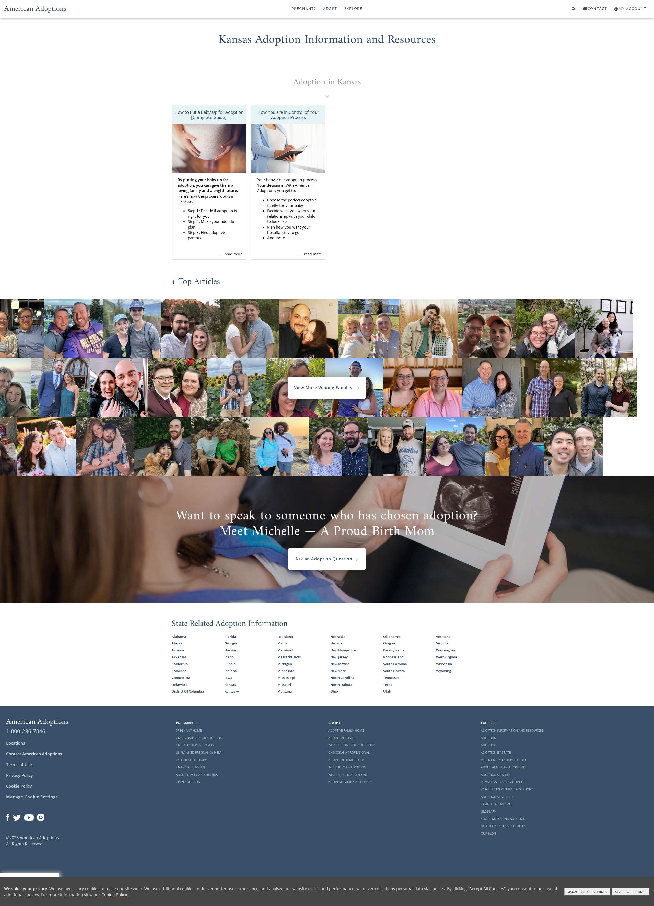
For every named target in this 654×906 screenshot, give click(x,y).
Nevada (336, 643)
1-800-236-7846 (25, 731)
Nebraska (338, 636)
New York (338, 671)
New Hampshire (343, 650)
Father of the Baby (191, 760)
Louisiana (285, 636)
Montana (284, 691)
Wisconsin (444, 664)
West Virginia (446, 657)
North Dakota (341, 684)
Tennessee (391, 677)
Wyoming (443, 671)
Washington (445, 650)
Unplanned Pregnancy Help (198, 752)
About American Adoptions (503, 767)
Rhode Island (393, 657)
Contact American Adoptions (34, 754)
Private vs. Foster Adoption (503, 782)
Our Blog (488, 833)
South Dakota (394, 671)
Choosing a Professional (349, 752)
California (180, 664)
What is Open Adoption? (347, 775)
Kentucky (232, 691)
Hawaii (230, 650)
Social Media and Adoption (503, 819)
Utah (387, 691)
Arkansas (179, 657)
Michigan (284, 664)
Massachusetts (289, 657)
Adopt (330, 8)
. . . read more (230, 254)
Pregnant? (303, 8)
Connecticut (181, 677)
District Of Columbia (188, 691)
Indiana (231, 671)
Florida (230, 636)
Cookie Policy (19, 786)
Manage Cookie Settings (32, 797)
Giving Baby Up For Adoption (199, 738)
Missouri (284, 684)
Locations (15, 743)
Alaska (177, 643)
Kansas (230, 684)
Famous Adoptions (496, 804)
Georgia (231, 643)
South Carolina (395, 664)
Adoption (488, 738)
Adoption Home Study (346, 760)
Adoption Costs (341, 738)
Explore (353, 8)
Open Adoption (188, 782)
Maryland (285, 650)
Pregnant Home (189, 730)
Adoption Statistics (497, 797)
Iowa (228, 677)
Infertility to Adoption (347, 767)
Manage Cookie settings (587, 892)
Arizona (178, 650)
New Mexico (339, 664)
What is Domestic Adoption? (351, 745)
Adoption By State (496, 752)
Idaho (229, 657)
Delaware (179, 684)
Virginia (442, 643)
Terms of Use (19, 764)
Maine (282, 643)
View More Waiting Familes (324, 387)
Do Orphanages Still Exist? (503, 826)
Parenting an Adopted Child (504, 760)
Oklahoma (391, 636)
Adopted (488, 745)
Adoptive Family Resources (350, 782)
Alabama (179, 636)
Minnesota (285, 671)
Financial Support (190, 767)
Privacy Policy (19, 775)
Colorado (179, 671)
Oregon (389, 643)
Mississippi (286, 677)
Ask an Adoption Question (323, 559)
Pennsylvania (393, 650)
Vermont (443, 636)
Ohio (334, 691)
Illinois (230, 664)
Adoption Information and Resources (512, 730)
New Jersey (339, 657)
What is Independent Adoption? (507, 789)
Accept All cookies (631, 892)
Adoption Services (496, 775)
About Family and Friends (197, 775)
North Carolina (342, 677)
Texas (387, 684)
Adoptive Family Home (346, 730)
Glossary (488, 811)
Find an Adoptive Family (195, 745)
